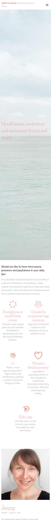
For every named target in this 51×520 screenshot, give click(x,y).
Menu (47, 4)
